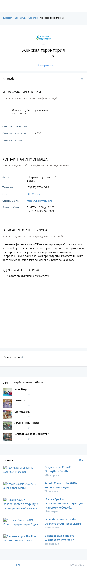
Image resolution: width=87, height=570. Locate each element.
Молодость (22, 411)
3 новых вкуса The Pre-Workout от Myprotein (60, 538)
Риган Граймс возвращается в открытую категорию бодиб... (64, 503)
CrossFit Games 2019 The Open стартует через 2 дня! (63, 522)
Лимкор (19, 400)
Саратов (33, 17)
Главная (7, 17)
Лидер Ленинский (26, 423)
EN (18, 565)
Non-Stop (20, 389)
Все (81, 460)
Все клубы (20, 17)
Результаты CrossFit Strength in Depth (58, 469)
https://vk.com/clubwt (39, 201)
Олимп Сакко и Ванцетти (31, 434)
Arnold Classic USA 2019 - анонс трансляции (60, 485)
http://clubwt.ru (35, 194)
